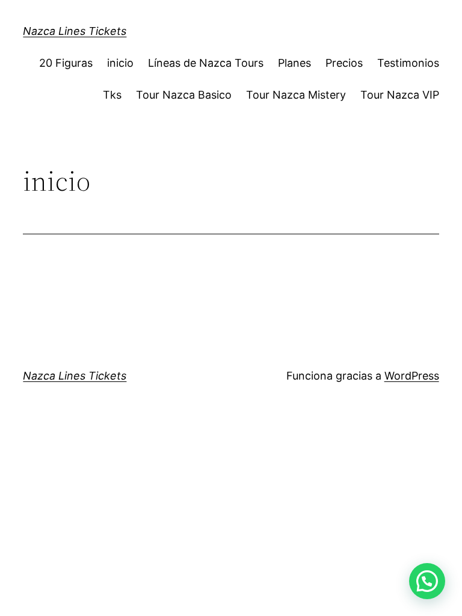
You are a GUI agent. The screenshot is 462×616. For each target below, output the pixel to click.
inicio (120, 63)
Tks (112, 94)
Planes (294, 63)
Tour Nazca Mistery (296, 94)
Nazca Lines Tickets (74, 31)
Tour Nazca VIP (399, 94)
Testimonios (408, 63)
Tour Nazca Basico (184, 94)
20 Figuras (66, 63)
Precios (344, 63)
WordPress (411, 375)
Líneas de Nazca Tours (205, 63)
